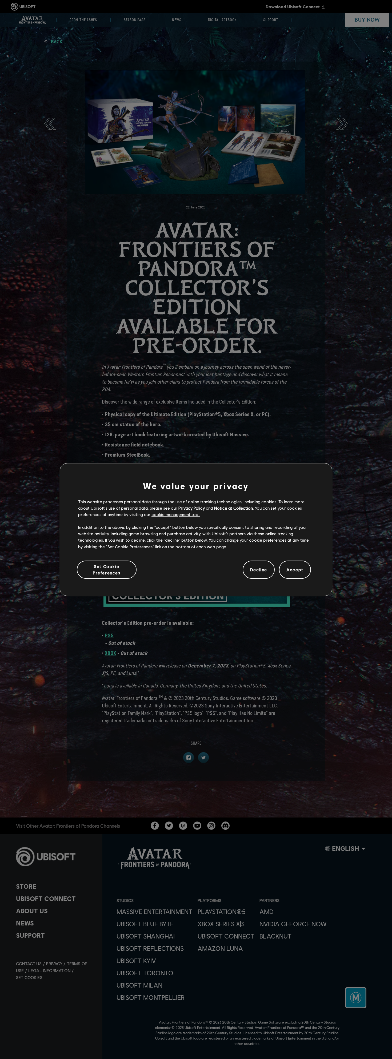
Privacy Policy (191, 507)
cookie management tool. (175, 514)
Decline (258, 569)
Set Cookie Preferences (107, 569)
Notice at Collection (233, 507)
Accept (294, 569)
